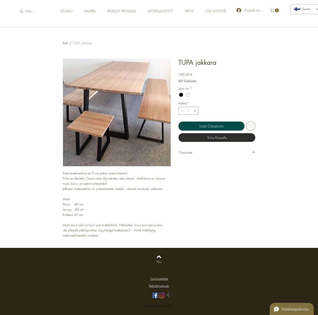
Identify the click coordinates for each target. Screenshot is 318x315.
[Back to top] (159, 257)
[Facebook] (155, 295)
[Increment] (195, 110)
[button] (275, 10)
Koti (65, 43)
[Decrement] (181, 110)
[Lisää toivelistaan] (250, 126)
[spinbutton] (188, 110)
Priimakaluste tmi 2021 (159, 306)
